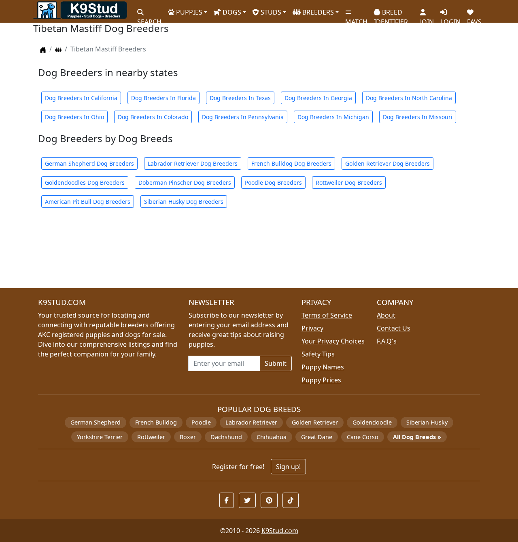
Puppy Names (322, 367)
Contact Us (393, 328)
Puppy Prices (321, 380)
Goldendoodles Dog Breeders (85, 182)
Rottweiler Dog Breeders (349, 182)
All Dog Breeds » (417, 437)
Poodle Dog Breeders (273, 182)
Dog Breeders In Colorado (153, 117)
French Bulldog (156, 422)
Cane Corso (362, 437)
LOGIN (450, 18)
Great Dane (316, 437)
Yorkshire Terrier (100, 437)
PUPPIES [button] (188, 12)
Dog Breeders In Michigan (333, 117)
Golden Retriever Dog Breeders (387, 163)
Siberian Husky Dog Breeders (183, 201)
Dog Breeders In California (81, 98)
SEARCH (149, 18)
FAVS (474, 18)
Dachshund (226, 437)
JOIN (427, 18)
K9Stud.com (279, 530)
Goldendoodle (372, 422)
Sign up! (288, 466)
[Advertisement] (259, 253)
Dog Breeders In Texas (240, 98)
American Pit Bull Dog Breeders (87, 201)
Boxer (188, 437)
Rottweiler (151, 437)
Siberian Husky (427, 422)
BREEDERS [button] (317, 12)
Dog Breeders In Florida (163, 98)
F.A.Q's (387, 341)
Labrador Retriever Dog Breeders (193, 163)
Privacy (312, 328)
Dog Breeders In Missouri (417, 117)
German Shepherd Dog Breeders (89, 163)
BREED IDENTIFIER (391, 13)
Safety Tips (318, 354)
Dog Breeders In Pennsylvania (243, 117)
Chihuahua (272, 437)
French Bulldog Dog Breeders (291, 163)
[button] (226, 500)
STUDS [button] (270, 12)
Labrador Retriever (251, 422)
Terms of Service (326, 315)
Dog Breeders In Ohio (74, 117)
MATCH (356, 18)
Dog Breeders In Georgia (318, 98)
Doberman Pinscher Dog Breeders (184, 182)
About (386, 315)
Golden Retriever (315, 422)
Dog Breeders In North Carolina (409, 98)
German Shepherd (95, 422)
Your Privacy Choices (333, 341)
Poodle (201, 422)
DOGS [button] (231, 12)
